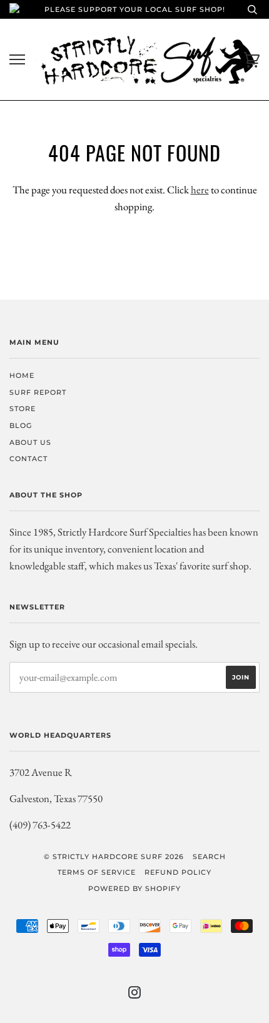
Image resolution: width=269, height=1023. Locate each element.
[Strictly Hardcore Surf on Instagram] (134, 994)
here (200, 189)
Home (21, 375)
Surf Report (37, 392)
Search (209, 856)
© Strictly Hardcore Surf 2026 (114, 856)
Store (22, 408)
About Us (30, 442)
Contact (28, 458)
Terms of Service (97, 872)
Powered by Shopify (134, 888)
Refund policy (178, 872)
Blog (20, 425)
